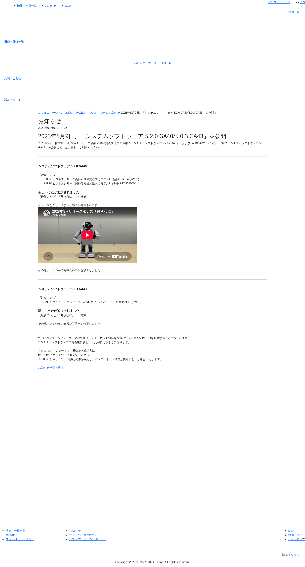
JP (300, 2)
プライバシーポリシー (20, 539)
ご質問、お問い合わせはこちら (152, 505)
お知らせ (50, 6)
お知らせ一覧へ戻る (51, 368)
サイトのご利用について (84, 535)
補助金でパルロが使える (253, 423)
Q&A (68, 6)
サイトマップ (296, 539)
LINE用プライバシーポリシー (87, 539)
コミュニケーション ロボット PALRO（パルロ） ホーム (73, 113)
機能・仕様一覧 (27, 6)
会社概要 (11, 535)
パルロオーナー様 (279, 2)
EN (303, 2)
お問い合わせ (296, 12)
